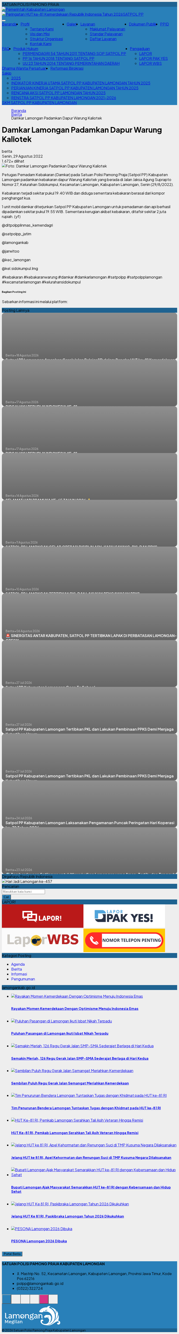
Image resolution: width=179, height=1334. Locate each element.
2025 (16, 78)
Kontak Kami (41, 43)
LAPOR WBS (150, 63)
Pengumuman (23, 978)
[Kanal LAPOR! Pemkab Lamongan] (16, 1301)
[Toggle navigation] (4, 20)
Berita (16, 114)
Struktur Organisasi (46, 38)
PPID (164, 24)
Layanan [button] (87, 24)
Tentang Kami (42, 28)
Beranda (9, 24)
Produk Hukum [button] (25, 48)
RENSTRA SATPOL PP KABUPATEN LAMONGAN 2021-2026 (63, 97)
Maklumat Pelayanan (107, 28)
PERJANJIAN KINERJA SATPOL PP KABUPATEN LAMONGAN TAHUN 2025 (74, 87)
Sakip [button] (6, 73)
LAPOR (145, 53)
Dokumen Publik (142, 24)
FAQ (6, 48)
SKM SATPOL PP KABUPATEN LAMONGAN (39, 102)
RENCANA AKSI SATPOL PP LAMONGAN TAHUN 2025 (58, 92)
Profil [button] (25, 24)
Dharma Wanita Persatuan (24, 68)
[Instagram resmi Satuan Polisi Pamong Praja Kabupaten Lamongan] (43, 1301)
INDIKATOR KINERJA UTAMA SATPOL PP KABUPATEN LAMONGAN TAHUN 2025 (80, 82)
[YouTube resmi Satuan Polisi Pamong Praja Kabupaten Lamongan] (53, 1301)
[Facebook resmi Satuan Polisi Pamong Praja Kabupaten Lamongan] (25, 1301)
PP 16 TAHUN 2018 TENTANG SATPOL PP (58, 58)
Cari (6, 897)
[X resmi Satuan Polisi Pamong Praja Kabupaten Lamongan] (34, 1301)
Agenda (18, 964)
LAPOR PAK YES (153, 58)
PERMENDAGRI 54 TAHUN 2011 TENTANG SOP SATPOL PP (74, 53)
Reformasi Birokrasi (66, 68)
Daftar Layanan (103, 38)
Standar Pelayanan (106, 33)
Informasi (19, 974)
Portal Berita (12, 1254)
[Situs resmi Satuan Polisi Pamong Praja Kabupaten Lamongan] (6, 1301)
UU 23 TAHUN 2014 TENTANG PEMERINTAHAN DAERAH (71, 63)
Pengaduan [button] (140, 48)
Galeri (72, 24)
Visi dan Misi (40, 33)
